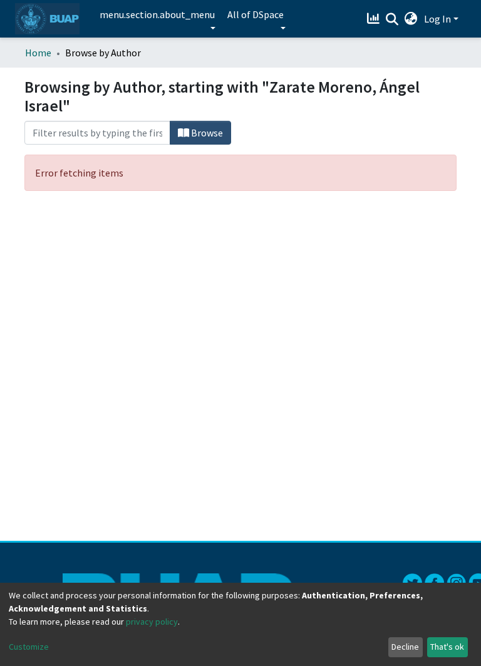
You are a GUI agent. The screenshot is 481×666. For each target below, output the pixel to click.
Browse (206, 132)
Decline (405, 646)
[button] (411, 18)
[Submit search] (392, 19)
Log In (437, 19)
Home (38, 52)
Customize (29, 646)
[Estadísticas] (375, 18)
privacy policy (152, 621)
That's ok (447, 646)
